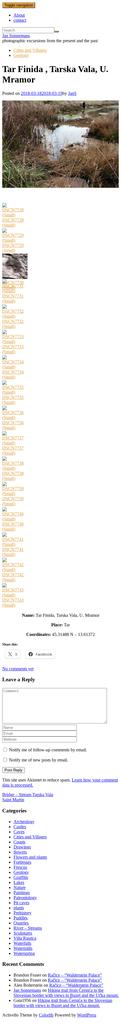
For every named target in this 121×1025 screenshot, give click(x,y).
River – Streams (28, 928)
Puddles (21, 917)
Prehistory (23, 912)
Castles (20, 826)
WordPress (86, 1015)
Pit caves (21, 902)
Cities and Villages (30, 50)
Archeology (24, 821)
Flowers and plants (30, 857)
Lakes (19, 882)
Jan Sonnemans (16, 35)
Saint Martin (13, 799)
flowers (20, 852)
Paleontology (25, 897)
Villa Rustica (25, 938)
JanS (72, 93)
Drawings (22, 847)
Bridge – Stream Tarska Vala (27, 794)
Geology (21, 55)
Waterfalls (22, 943)
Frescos (20, 867)
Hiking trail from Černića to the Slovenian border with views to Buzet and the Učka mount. (66, 993)
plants (19, 907)
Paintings (22, 892)
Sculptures (23, 933)
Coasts (19, 841)
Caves (19, 831)
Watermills (23, 948)
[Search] (56, 31)
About (19, 15)
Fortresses (22, 862)
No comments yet (17, 668)
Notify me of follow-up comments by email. (48, 749)
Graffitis (21, 877)
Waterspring (24, 953)
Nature (20, 887)
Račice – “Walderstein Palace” (75, 975)
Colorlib (46, 1015)
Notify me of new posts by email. (38, 760)
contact (20, 20)
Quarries (21, 923)
